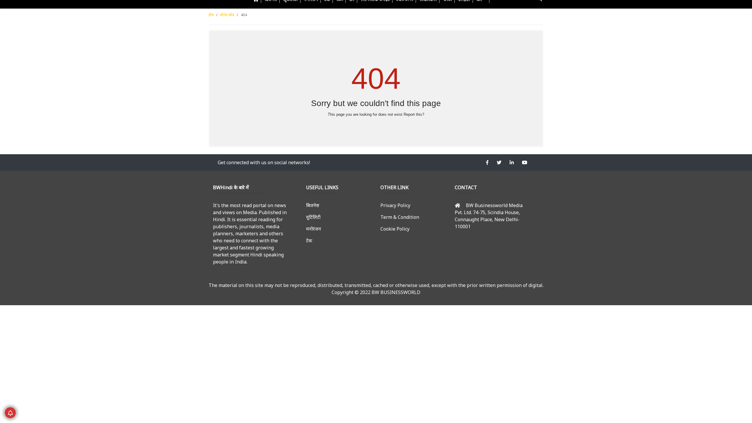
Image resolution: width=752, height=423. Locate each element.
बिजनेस (312, 205)
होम (211, 14)
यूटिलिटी (313, 217)
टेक (309, 240)
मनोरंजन (313, 229)
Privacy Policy (395, 205)
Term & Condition (399, 217)
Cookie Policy (394, 229)
